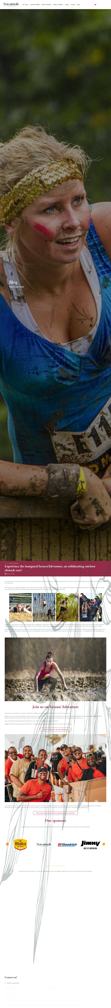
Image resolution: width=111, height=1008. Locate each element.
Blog (78, 4)
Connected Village (35, 4)
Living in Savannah (58, 4)
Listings (67, 4)
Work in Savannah (46, 4)
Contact (73, 4)
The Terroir (25, 4)
